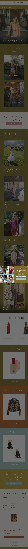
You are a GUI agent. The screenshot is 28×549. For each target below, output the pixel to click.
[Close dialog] (27, 267)
